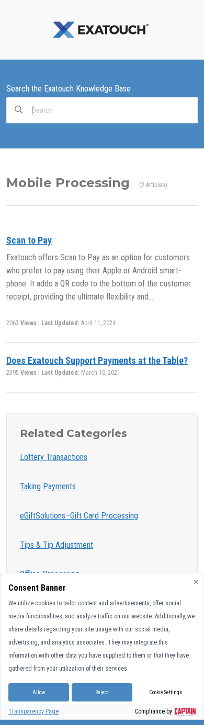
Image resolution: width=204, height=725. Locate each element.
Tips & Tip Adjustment (56, 545)
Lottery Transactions (53, 457)
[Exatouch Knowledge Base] (102, 29)
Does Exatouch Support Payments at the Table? (97, 360)
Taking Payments (48, 486)
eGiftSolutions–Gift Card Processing (79, 516)
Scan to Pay (29, 240)
